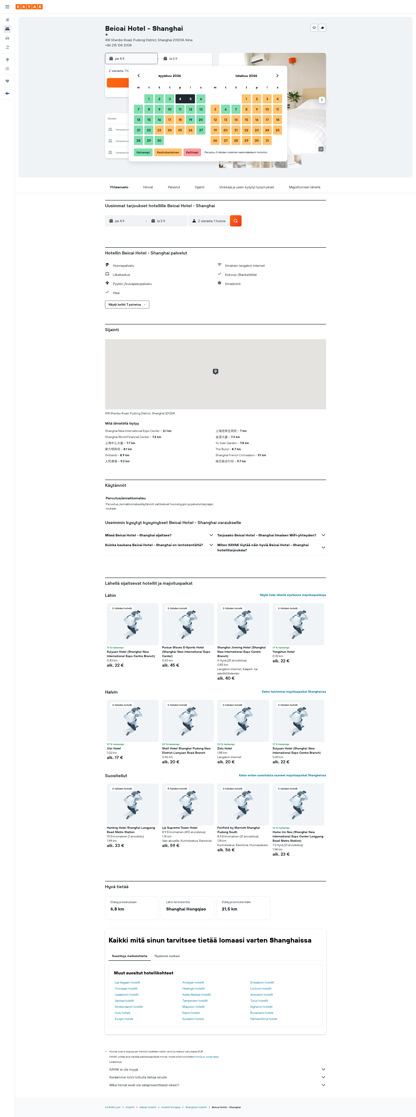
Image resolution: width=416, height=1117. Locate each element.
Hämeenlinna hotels (263, 1019)
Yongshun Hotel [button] (284, 652)
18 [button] (180, 119)
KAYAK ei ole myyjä (123, 1069)
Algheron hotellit (261, 1007)
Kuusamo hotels (193, 1019)
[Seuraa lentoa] (7, 68)
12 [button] (190, 109)
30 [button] (159, 140)
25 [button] (180, 130)
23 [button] (159, 130)
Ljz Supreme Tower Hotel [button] (179, 828)
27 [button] (201, 130)
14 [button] (138, 119)
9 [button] (159, 109)
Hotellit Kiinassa (170, 1107)
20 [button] (201, 119)
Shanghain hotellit (196, 1107)
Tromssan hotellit (126, 988)
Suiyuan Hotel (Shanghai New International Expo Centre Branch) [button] (131, 654)
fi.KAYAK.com (112, 1107)
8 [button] (149, 109)
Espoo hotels (191, 1013)
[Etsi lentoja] (7, 20)
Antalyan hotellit (193, 982)
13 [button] (201, 109)
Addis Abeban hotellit (196, 995)
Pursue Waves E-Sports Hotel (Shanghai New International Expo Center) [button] (186, 651)
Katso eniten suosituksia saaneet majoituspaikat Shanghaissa (282, 775)
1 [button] (149, 99)
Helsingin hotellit (193, 988)
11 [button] (180, 109)
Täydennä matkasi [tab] (167, 956)
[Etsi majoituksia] (7, 29)
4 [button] (180, 99)
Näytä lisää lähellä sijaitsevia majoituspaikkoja (293, 595)
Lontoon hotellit (260, 988)
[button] (7, 6)
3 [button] (170, 99)
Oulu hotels (122, 1013)
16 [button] (159, 119)
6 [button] (201, 99)
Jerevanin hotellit (261, 995)
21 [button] (138, 130)
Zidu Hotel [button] (224, 748)
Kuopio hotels (124, 1019)
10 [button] (170, 109)
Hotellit (130, 1107)
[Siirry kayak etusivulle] (29, 6)
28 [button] (138, 140)
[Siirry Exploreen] (7, 59)
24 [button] (170, 130)
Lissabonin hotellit (127, 995)
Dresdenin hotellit (262, 982)
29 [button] (149, 140)
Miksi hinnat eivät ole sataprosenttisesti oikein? (144, 1085)
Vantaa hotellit (124, 1001)
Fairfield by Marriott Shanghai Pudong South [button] (238, 830)
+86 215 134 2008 (118, 45)
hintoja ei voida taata (206, 1056)
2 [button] (159, 99)
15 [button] (149, 119)
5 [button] (191, 99)
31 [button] (267, 140)
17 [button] (169, 119)
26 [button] (190, 130)
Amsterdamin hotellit (129, 1007)
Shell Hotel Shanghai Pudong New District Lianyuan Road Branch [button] (186, 750)
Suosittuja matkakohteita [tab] (129, 956)
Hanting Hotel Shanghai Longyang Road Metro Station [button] (131, 830)
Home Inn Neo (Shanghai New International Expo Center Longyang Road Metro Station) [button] (298, 836)
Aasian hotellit (148, 1107)
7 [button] (138, 109)
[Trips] (7, 81)
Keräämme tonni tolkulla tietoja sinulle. (138, 1077)
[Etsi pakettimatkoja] (7, 47)
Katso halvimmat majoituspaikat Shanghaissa (294, 692)
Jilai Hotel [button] (114, 748)
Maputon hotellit (193, 1007)
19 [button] (190, 119)
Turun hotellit (259, 1001)
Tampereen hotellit (195, 1001)
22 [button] (149, 130)
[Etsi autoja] (7, 38)
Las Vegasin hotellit (127, 982)
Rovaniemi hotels (261, 1013)
